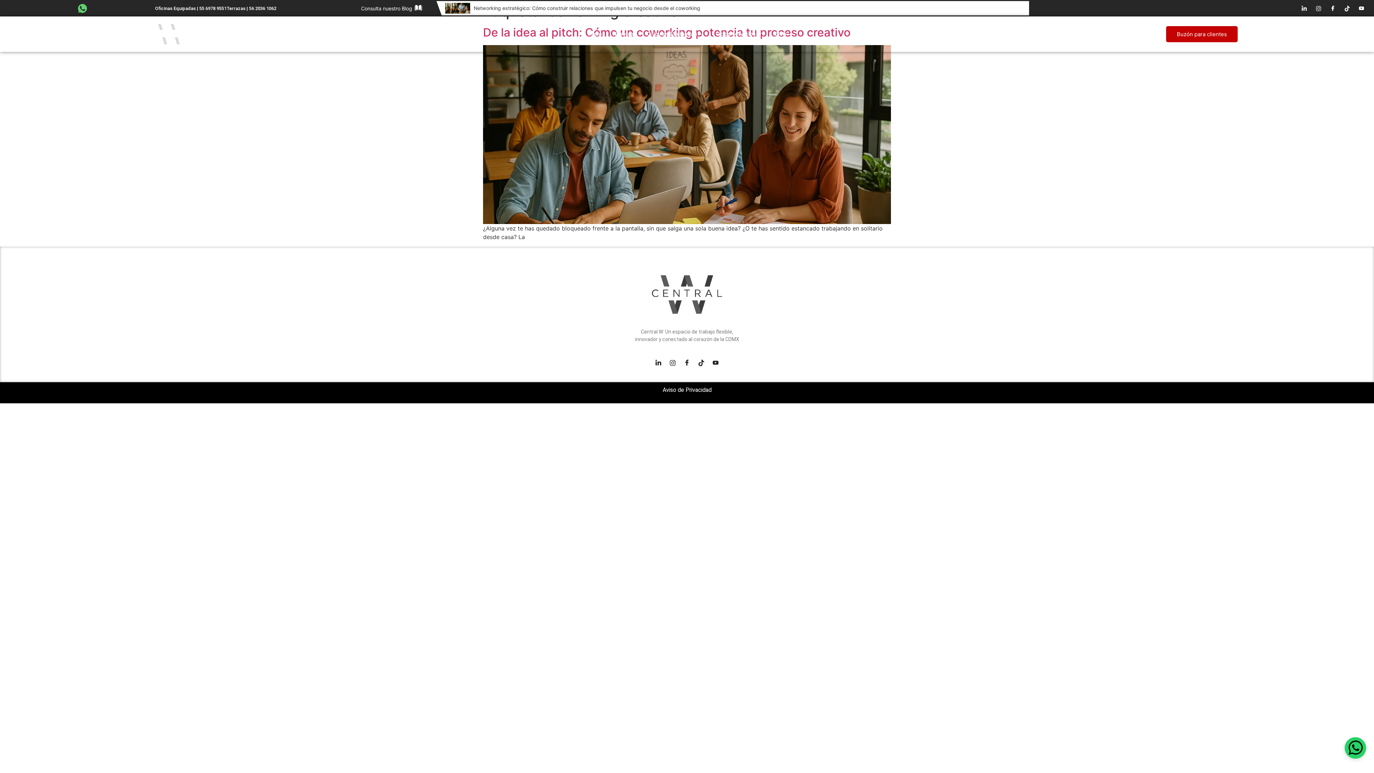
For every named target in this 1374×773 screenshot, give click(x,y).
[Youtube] (1361, 8)
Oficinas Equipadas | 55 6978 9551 (190, 8)
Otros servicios (736, 33)
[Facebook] (1332, 8)
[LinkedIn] (1304, 8)
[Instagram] (1318, 8)
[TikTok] (1347, 8)
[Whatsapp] (1355, 748)
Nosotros (624, 33)
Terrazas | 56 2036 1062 (251, 8)
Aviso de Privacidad (687, 389)
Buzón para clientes (1202, 34)
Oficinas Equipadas (672, 33)
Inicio (595, 33)
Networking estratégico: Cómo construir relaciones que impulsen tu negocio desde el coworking (587, 8)
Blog (780, 33)
